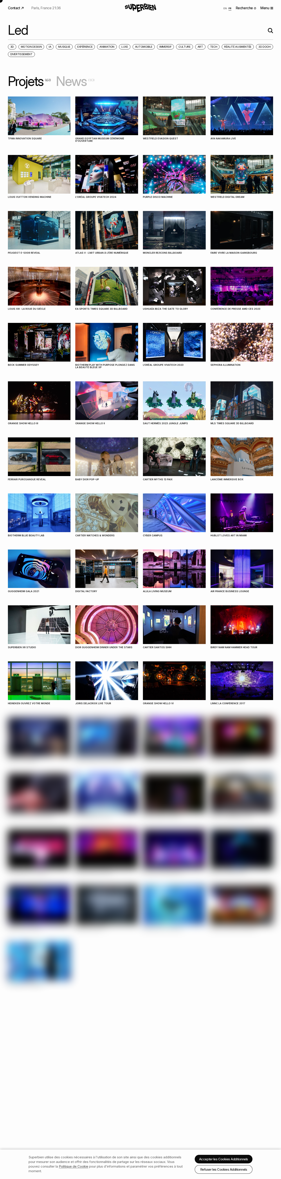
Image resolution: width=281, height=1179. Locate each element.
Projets (29, 81)
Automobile (143, 46)
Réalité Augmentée (237, 46)
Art (200, 46)
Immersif (165, 46)
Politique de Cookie (73, 1166)
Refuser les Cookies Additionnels (223, 1169)
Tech (213, 46)
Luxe (124, 46)
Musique (64, 46)
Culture (184, 46)
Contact (14, 8)
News (75, 81)
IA (50, 46)
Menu (264, 8)
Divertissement (21, 54)
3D (12, 46)
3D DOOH (264, 46)
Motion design (31, 46)
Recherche (245, 8)
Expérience (84, 46)
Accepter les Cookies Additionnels (223, 1159)
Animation (106, 46)
